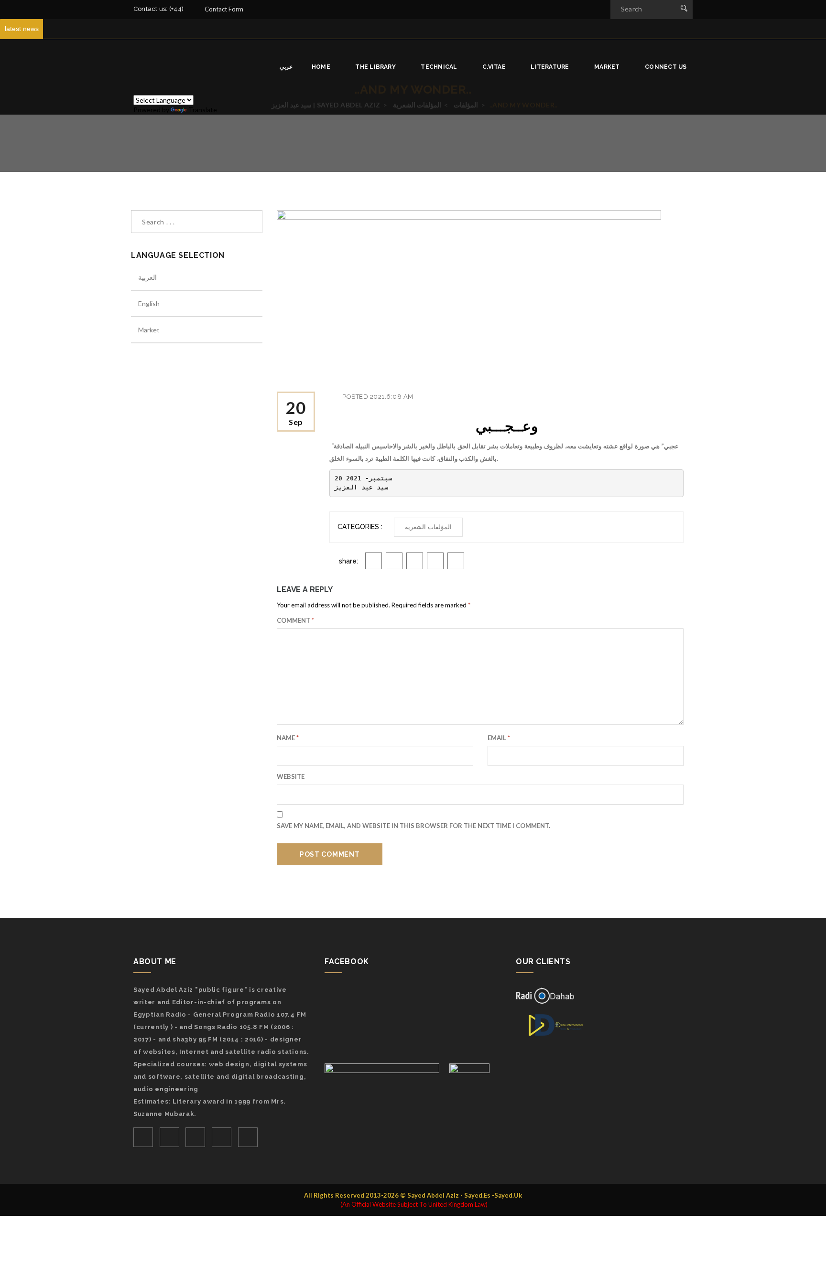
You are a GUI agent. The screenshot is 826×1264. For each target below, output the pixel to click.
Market (607, 67)
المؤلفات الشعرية (428, 527)
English (149, 303)
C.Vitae (494, 67)
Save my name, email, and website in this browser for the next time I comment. (413, 825)
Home (322, 67)
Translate (202, 110)
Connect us (666, 67)
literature (551, 67)
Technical (439, 67)
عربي (286, 67)
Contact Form (224, 9)
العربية (147, 277)
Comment (295, 620)
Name (288, 738)
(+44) (177, 8)
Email (499, 738)
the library (376, 67)
